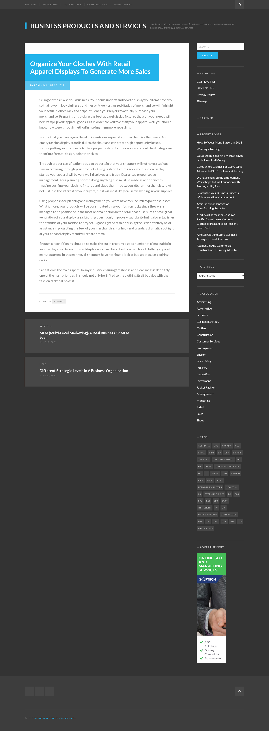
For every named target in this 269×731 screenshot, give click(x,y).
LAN (225, 473)
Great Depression (223, 459)
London (235, 473)
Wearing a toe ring (208, 149)
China (201, 453)
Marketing (50, 4)
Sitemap (202, 101)
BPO (216, 446)
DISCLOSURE (205, 88)
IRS (199, 473)
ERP (227, 453)
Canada (226, 446)
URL (200, 521)
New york (231, 487)
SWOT (225, 501)
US (208, 521)
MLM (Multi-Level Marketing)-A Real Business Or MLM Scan (84, 335)
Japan (215, 473)
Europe (237, 453)
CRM (211, 453)
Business (31, 4)
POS (237, 494)
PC (229, 494)
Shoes (200, 420)
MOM (219, 480)
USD (232, 521)
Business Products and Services (88, 25)
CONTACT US (206, 81)
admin (38, 85)
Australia (204, 446)
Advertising (204, 302)
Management (123, 4)
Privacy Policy (206, 94)
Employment (205, 348)
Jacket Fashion (206, 387)
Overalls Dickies (214, 494)
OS (199, 494)
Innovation (203, 374)
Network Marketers (210, 487)
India (209, 466)
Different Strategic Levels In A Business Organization (84, 370)
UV (240, 521)
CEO (237, 446)
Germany (203, 459)
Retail (200, 407)
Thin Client (204, 508)
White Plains (205, 528)
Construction (97, 4)
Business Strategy (208, 321)
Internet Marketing (227, 466)
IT (207, 473)
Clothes (59, 301)
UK (223, 508)
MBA (200, 480)
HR (199, 466)
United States (228, 515)
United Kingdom (207, 515)
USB (224, 521)
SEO (216, 501)
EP (219, 453)
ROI (208, 501)
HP (238, 459)
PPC (200, 501)
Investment (204, 381)
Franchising (204, 361)
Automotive (72, 4)
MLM (209, 480)
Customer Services (208, 341)
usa (216, 521)
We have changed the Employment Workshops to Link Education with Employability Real (218, 182)
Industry (202, 367)
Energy (201, 354)
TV (216, 508)
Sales (200, 413)
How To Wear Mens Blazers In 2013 (219, 142)
